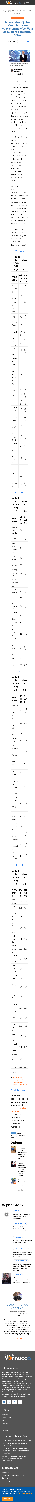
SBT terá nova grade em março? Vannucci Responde (22, 1216)
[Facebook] (20, 1402)
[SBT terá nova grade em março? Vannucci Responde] (6, 1214)
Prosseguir (7, 1498)
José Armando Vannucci (18, 70)
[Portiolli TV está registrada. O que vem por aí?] (6, 1239)
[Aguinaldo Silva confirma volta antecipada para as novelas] (13, 1181)
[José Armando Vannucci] (12, 70)
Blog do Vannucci (20, 1223)
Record (21, 1136)
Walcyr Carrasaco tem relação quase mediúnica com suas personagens (22, 1280)
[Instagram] (14, 1338)
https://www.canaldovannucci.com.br (17, 1311)
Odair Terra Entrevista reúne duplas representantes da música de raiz (23, 1153)
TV (3, 1445)
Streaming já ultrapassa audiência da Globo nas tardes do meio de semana (22, 1267)
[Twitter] (14, 1402)
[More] (28, 41)
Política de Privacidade (24, 1493)
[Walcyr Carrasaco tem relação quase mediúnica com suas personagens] (6, 1278)
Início (4, 10)
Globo (13, 1136)
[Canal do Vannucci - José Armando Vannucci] (13, 3)
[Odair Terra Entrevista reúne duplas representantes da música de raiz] (13, 1149)
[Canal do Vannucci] (17, 1357)
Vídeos (16, 1210)
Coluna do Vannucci (20, 1249)
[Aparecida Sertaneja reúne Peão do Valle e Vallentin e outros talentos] (13, 1164)
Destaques (17, 1237)
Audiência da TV (13, 10)
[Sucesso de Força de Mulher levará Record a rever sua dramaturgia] (6, 1227)
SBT (12, 1138)
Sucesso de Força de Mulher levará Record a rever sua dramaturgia (21, 1229)
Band (19, 1133)
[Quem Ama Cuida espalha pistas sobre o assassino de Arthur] (6, 1252)
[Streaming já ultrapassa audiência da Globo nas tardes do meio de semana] (6, 1265)
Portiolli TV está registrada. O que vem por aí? (23, 1241)
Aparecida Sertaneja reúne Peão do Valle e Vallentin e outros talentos (22, 1169)
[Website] (17, 1338)
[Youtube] (21, 1338)
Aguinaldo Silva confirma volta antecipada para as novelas (23, 1185)
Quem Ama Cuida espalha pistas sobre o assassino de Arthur (22, 1254)
